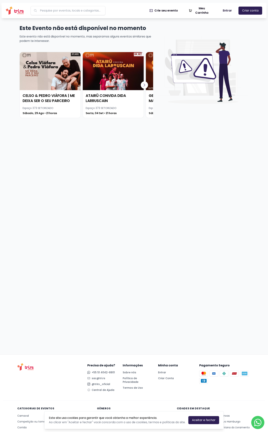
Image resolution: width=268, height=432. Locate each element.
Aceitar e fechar (203, 420)
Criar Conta (166, 378)
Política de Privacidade (130, 380)
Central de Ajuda (103, 390)
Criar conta (250, 10)
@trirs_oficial (101, 384)
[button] (144, 85)
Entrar (227, 10)
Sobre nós (129, 372)
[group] (50, 85)
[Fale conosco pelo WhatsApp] (257, 422)
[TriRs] (16, 11)
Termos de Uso (133, 388)
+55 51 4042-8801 (103, 372)
